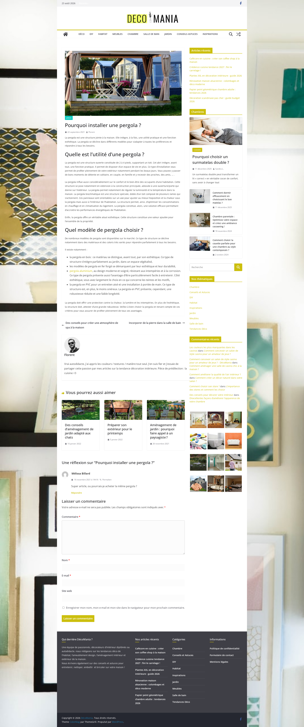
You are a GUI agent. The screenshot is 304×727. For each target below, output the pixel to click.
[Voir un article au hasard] (238, 34)
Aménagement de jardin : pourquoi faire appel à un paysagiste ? (163, 431)
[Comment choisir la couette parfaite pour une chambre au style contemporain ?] (200, 247)
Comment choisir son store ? (205, 386)
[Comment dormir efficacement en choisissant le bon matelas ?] (200, 200)
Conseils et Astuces (200, 292)
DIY (91, 33)
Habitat (102, 33)
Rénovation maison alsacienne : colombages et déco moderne (149, 684)
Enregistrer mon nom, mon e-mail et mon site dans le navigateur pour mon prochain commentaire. (125, 607)
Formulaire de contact (222, 655)
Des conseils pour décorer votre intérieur (211, 394)
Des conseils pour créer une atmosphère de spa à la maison (92, 325)
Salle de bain (151, 33)
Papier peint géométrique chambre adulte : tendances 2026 (150, 699)
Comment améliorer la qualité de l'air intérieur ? (215, 374)
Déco (82, 33)
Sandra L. (219, 168)
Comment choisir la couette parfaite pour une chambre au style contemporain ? (224, 245)
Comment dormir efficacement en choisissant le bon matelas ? (222, 197)
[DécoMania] (65, 34)
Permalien (106, 479)
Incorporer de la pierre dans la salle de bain (155, 323)
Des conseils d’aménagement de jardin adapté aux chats (79, 431)
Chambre (133, 33)
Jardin (168, 33)
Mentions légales (219, 661)
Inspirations (210, 33)
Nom (66, 560)
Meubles (117, 33)
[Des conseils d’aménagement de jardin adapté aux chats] (81, 402)
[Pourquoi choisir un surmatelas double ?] (216, 131)
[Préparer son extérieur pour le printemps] (123, 402)
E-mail (66, 575)
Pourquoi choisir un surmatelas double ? (210, 159)
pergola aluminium (81, 271)
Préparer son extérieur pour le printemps (120, 429)
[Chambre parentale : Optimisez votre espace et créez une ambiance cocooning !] (200, 224)
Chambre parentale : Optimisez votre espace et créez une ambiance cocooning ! (225, 221)
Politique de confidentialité (224, 648)
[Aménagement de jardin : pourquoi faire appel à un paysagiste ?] (166, 402)
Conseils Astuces (187, 33)
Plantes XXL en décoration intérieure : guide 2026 (216, 75)
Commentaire (71, 517)
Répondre (76, 492)
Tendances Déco (198, 328)
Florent (92, 132)
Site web (67, 591)
